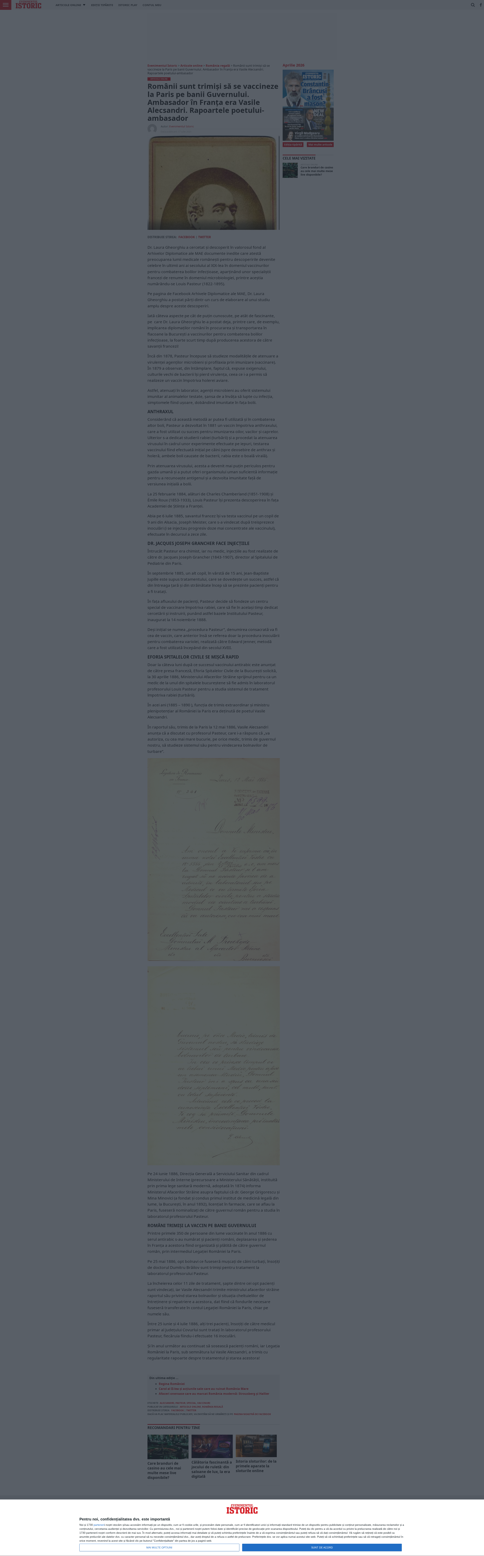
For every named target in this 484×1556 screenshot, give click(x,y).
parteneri (99, 1524)
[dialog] (242, 1528)
